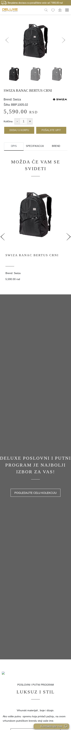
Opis (14, 146)
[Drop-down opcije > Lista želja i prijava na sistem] (10, 10)
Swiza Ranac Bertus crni (32, 255)
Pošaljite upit (51, 130)
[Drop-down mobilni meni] (67, 10)
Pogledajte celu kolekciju (35, 492)
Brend (56, 146)
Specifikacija (35, 146)
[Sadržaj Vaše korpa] (60, 10)
